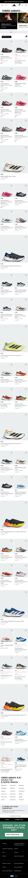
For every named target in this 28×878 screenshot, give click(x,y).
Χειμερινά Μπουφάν (21, 788)
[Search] (22, 5)
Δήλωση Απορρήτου (18, 867)
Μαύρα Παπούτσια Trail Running (22, 794)
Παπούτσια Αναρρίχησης (13, 794)
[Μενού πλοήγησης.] (2, 5)
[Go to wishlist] (5, 5)
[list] (11, 37)
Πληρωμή (16, 852)
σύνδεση (7, 819)
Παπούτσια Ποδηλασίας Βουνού (13, 797)
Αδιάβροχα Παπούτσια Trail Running (4, 788)
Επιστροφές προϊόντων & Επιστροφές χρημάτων (19, 844)
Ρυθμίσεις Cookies (6, 863)
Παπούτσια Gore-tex (12, 800)
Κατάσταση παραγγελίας (7, 848)
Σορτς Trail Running (4, 797)
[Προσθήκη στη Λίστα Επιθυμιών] (11, 42)
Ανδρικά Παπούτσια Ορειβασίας (13, 788)
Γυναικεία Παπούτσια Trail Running (4, 794)
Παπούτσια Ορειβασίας (13, 785)
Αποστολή (4, 843)
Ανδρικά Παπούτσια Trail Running (4, 791)
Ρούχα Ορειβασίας (4, 800)
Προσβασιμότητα (17, 870)
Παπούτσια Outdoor (21, 791)
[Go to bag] (25, 5)
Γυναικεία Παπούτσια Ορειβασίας (13, 791)
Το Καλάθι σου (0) (19, 819)
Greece (16, 875)
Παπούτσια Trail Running (4, 785)
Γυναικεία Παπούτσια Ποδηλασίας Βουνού (22, 800)
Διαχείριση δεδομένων (19, 863)
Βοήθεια (4, 856)
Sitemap (16, 848)
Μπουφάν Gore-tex (21, 785)
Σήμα (3, 852)
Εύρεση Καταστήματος (19, 856)
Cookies (4, 867)
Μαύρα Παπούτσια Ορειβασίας (22, 797)
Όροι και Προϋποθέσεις (7, 870)
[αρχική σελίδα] (14, 6)
